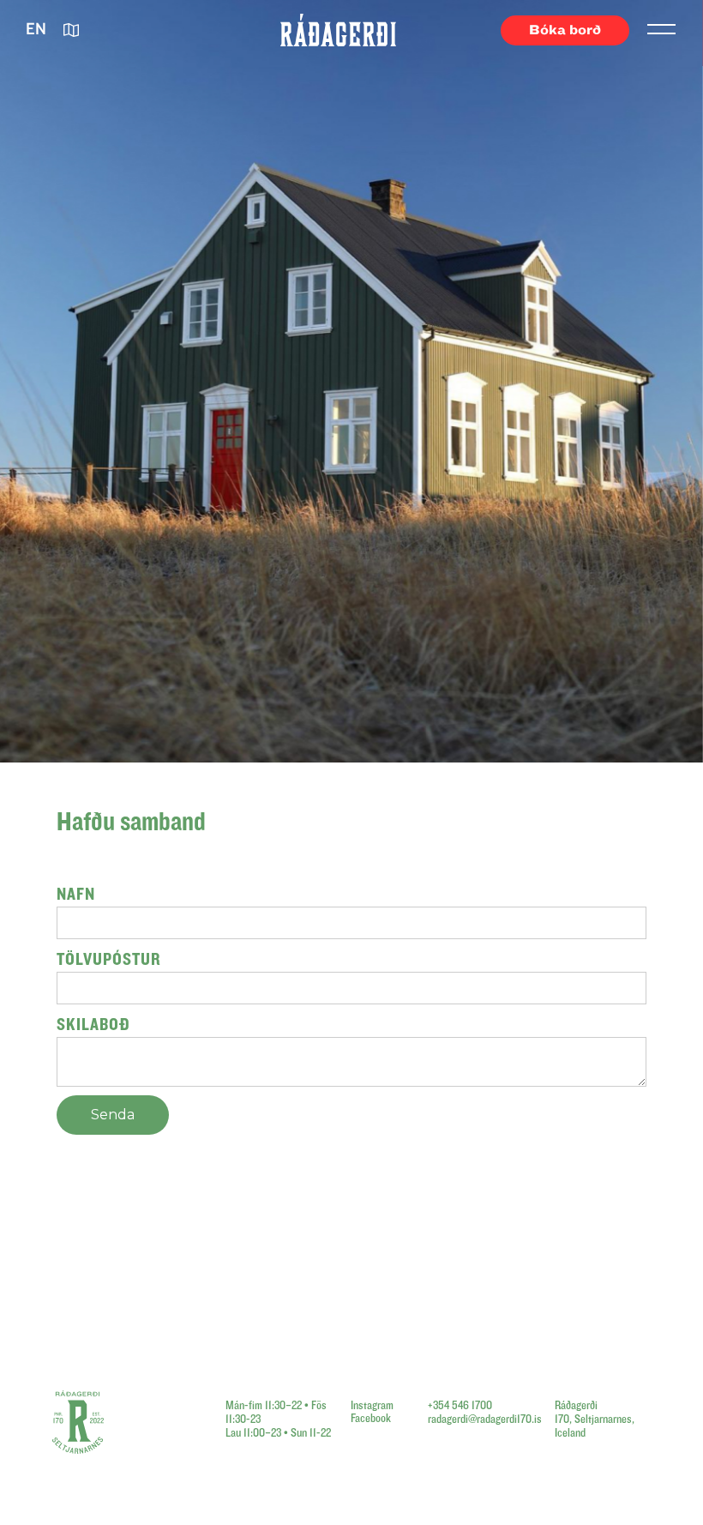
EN (36, 29)
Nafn (76, 894)
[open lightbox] (72, 30)
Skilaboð (93, 1024)
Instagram (372, 1406)
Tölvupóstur (109, 959)
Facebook (371, 1419)
